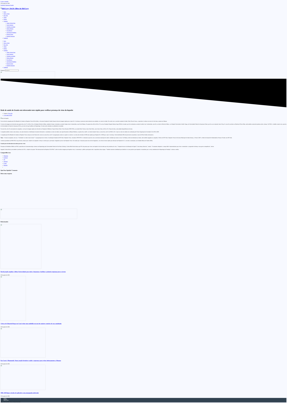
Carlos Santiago (10, 25)
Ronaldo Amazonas (11, 36)
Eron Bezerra (9, 30)
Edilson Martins (10, 28)
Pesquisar (3, 70)
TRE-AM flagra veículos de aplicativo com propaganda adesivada (20, 393)
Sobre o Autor (7, 13)
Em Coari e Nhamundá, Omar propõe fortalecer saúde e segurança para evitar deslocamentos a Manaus (31, 360)
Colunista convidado (11, 26)
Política (5, 19)
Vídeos (5, 17)
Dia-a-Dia (6, 15)
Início (5, 11)
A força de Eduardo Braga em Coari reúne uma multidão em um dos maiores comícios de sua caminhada (31, 323)
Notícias (5, 398)
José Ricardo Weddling (11, 32)
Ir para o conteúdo (4, 1)
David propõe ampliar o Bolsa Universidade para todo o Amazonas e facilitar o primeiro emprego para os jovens (33, 271)
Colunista (6, 21)
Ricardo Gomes (10, 34)
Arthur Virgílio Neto (11, 23)
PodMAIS (6, 38)
